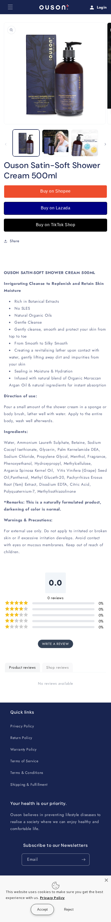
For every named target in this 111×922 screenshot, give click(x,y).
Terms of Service (24, 761)
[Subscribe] (83, 860)
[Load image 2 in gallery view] (55, 142)
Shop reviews (57, 667)
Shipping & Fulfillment (28, 784)
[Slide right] (105, 144)
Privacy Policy (22, 726)
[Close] (106, 880)
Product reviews (22, 667)
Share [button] (14, 240)
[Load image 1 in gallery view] (26, 142)
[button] (10, 7)
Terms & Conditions (26, 772)
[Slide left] (5, 144)
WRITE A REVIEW (55, 644)
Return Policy (21, 737)
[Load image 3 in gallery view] (84, 142)
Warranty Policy (23, 749)
